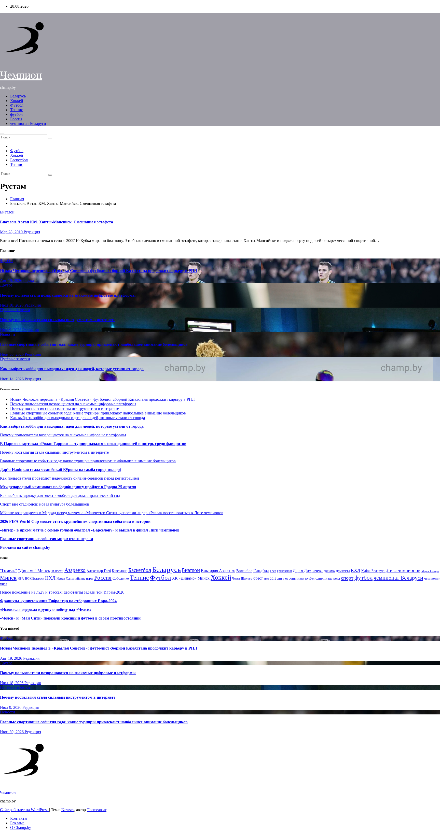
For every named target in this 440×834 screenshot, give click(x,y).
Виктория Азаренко (218, 570)
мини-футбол (305, 578)
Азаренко (75, 570)
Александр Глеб (99, 571)
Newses (67, 810)
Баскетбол (19, 160)
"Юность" (57, 571)
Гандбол (261, 570)
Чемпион (21, 75)
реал (336, 578)
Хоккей (16, 100)
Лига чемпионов (403, 570)
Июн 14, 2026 (12, 379)
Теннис (16, 110)
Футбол (16, 105)
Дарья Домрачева (308, 570)
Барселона (119, 571)
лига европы (286, 578)
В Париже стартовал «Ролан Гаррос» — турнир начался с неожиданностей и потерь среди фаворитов (93, 443)
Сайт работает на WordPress (24, 810)
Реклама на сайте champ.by (25, 547)
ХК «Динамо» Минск (191, 578)
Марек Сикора (430, 570)
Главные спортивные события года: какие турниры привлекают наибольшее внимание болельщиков (94, 344)
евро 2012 (270, 578)
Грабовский (284, 571)
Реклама (17, 823)
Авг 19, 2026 (11, 280)
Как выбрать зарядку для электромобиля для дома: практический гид (60, 495)
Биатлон (7, 212)
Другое (6, 285)
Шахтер (246, 578)
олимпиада (323, 578)
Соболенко (121, 578)
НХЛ (50, 578)
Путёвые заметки (15, 310)
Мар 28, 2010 (12, 232)
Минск (8, 578)
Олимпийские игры (79, 578)
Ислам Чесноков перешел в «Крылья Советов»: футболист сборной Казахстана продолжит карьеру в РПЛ (98, 270)
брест (258, 578)
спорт (347, 578)
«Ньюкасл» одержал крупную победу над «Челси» (45, 609)
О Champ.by (20, 827)
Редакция (32, 232)
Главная (17, 199)
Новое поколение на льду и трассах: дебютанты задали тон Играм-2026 (62, 592)
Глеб (273, 571)
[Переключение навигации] (2, 133)
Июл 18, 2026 (12, 305)
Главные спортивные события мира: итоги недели (46, 539)
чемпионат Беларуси (28, 123)
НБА (21, 578)
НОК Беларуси (34, 578)
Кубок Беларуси (373, 571)
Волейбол (244, 570)
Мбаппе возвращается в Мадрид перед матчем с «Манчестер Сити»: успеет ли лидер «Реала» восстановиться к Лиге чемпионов (111, 513)
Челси (236, 578)
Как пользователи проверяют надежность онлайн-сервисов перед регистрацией (69, 478)
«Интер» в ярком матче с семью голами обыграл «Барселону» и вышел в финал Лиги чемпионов (90, 530)
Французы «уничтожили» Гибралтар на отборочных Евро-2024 (58, 601)
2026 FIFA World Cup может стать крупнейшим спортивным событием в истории (75, 521)
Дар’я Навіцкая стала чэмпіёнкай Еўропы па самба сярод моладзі (60, 469)
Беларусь (18, 96)
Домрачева (343, 571)
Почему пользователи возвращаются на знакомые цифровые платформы (68, 295)
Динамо (329, 571)
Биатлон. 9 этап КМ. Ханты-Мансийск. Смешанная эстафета (56, 222)
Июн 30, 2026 (12, 354)
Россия (16, 119)
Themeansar (96, 810)
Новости (7, 334)
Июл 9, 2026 (11, 330)
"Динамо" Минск (34, 570)
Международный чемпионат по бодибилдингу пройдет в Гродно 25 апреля (68, 487)
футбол (16, 114)
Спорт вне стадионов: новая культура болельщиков (44, 504)
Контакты (18, 818)
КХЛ (355, 570)
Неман (61, 578)
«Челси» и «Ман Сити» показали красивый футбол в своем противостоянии (70, 618)
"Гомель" (8, 570)
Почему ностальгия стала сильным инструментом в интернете (57, 320)
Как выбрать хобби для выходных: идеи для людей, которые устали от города (72, 369)
